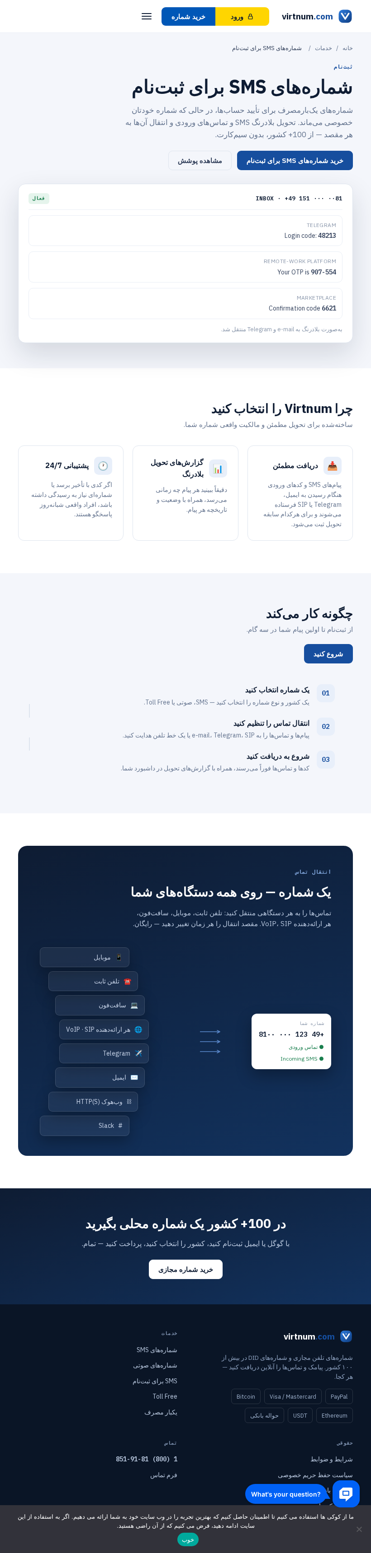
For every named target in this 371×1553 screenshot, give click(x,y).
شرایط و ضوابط (331, 1459)
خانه (347, 48)
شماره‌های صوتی (155, 1365)
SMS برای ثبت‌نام (155, 1381)
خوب (188, 1539)
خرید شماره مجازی (185, 1269)
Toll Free (164, 1396)
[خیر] (359, 1529)
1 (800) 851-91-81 (146, 1459)
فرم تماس (163, 1475)
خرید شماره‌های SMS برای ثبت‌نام (295, 160)
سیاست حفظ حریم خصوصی (315, 1475)
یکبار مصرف (160, 1412)
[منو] (146, 16)
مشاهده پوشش (200, 160)
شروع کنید (328, 653)
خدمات (323, 48)
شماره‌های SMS (157, 1350)
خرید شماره (188, 16)
